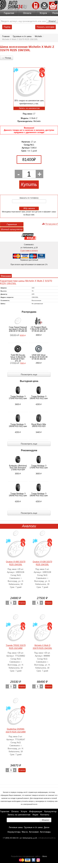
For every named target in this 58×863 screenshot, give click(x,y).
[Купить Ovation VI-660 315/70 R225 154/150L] (15, 549)
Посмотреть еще (29, 374)
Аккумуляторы (14, 832)
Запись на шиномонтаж (18, 814)
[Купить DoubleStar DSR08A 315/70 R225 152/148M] (15, 717)
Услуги (43, 13)
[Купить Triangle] (16, 618)
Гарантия (9, 13)
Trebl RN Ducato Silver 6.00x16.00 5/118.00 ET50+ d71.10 (17, 358)
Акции (35, 814)
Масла (25, 832)
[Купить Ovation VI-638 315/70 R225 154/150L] (42, 549)
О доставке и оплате (29, 251)
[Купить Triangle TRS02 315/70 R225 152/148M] (15, 633)
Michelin (37, 121)
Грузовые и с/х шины (33, 827)
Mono (44, 856)
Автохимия (34, 832)
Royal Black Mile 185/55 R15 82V (38, 425)
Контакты (44, 814)
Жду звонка (29, 208)
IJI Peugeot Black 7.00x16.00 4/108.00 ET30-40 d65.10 (38, 329)
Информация (35, 811)
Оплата (27, 13)
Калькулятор (50, 811)
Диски (46, 827)
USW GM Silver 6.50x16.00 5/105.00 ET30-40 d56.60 (38, 357)
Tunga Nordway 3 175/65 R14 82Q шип (18, 397)
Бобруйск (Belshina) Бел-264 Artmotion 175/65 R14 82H (18, 468)
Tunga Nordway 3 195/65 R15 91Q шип (39, 397)
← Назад (6, 58)
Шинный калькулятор (12, 229)
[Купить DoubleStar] (16, 702)
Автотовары (45, 832)
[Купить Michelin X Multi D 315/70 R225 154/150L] (42, 633)
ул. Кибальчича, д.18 (28, 838)
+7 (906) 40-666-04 (11, 838)
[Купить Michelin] (42, 618)
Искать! (52, 20)
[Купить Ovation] (16, 534)
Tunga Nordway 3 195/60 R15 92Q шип (18, 425)
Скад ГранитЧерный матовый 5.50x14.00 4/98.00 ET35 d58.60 (18, 329)
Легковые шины (16, 827)
